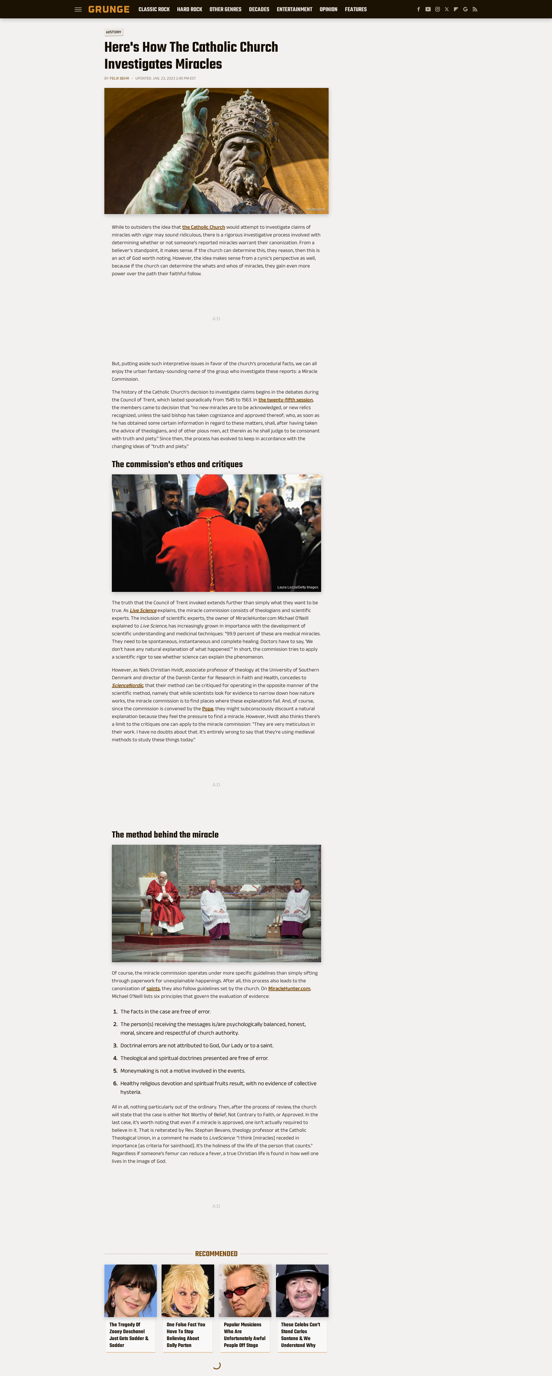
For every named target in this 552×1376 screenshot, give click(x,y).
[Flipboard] (456, 9)
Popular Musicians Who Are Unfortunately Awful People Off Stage (244, 1335)
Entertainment (294, 9)
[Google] (465, 9)
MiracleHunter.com (289, 988)
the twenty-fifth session (285, 400)
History (113, 31)
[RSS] (475, 9)
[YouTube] (428, 9)
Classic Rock (154, 9)
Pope (207, 708)
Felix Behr (119, 78)
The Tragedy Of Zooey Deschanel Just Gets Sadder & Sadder (129, 1335)
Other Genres (225, 9)
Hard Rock (189, 9)
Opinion (329, 9)
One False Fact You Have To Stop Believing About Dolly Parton (186, 1335)
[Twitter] (446, 9)
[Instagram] (437, 9)
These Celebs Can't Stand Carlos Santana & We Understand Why (300, 1335)
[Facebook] (418, 9)
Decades (259, 9)
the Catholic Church (203, 227)
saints (153, 988)
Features (356, 9)
